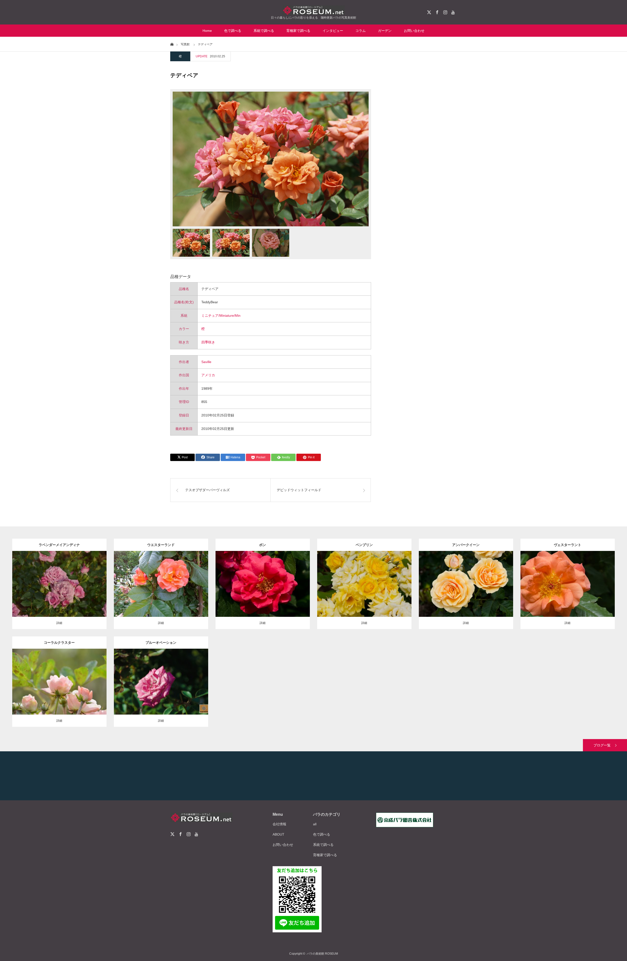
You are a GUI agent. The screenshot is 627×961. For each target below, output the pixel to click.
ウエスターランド (161, 545)
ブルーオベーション (160, 643)
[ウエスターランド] (161, 591)
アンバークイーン (466, 545)
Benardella (391, 580)
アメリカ (208, 375)
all (314, 824)
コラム (360, 31)
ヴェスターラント (567, 545)
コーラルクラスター (59, 643)
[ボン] (262, 593)
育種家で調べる (298, 31)
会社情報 (279, 824)
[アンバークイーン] (465, 593)
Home (207, 31)
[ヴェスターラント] (567, 593)
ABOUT (278, 834)
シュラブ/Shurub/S (157, 580)
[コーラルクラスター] (59, 688)
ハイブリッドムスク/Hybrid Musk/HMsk (270, 578)
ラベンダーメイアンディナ (59, 545)
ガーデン (385, 31)
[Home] (171, 44)
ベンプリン (364, 545)
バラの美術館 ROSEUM (322, 953)
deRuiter (188, 678)
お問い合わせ (414, 31)
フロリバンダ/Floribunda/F (466, 578)
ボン (262, 545)
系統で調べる (263, 31)
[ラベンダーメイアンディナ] (59, 591)
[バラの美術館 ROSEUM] (313, 10)
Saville (206, 362)
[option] (271, 159)
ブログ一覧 (602, 745)
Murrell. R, (87, 678)
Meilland (86, 580)
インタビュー (333, 31)
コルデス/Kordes (185, 580)
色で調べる (232, 31)
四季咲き (208, 342)
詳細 (59, 623)
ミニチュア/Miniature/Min (221, 315)
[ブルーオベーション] (161, 688)
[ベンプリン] (364, 591)
